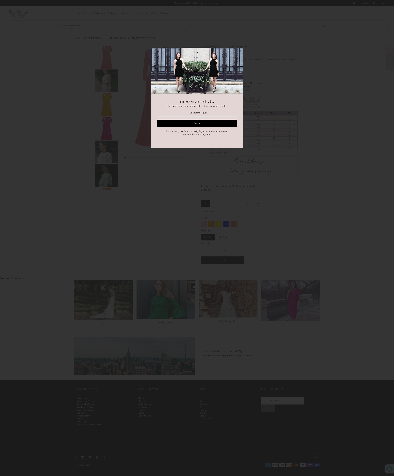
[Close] (239, 51)
